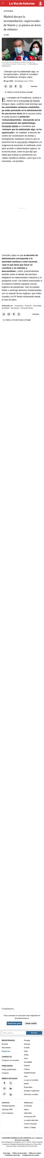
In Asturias (28, 1106)
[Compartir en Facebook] (16, 86)
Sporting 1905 (7, 1109)
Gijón (26, 1051)
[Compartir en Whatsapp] (6, 86)
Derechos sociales (31, 1094)
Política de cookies (35, 1153)
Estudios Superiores (31, 1091)
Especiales (28, 1087)
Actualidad (28, 1062)
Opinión (27, 1066)
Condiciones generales (12, 1155)
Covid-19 (28, 306)
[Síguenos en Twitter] (10, 1083)
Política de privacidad (19, 1153)
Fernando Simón (10, 126)
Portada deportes (8, 1106)
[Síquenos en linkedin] (10, 1088)
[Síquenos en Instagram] (4, 1088)
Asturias (27, 1044)
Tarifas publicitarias (9, 1069)
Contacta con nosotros (10, 1060)
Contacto (5, 1073)
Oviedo (26, 1048)
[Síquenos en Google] (10, 1094)
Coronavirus (18, 306)
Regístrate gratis (14, 1023)
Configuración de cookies (30, 1155)
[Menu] (3, 3)
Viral (25, 1076)
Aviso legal (6, 1153)
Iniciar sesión (31, 1023)
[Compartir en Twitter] (21, 86)
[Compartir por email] (11, 86)
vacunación (22, 142)
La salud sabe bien (31, 1120)
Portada (27, 1040)
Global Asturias (30, 1073)
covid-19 (8, 117)
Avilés (26, 1055)
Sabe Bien (28, 1113)
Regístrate (6, 1051)
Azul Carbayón (7, 1113)
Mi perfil (5, 1044)
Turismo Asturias (30, 1124)
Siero (26, 1058)
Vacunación (15, 308)
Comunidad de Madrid (29, 101)
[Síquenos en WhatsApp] (4, 1094)
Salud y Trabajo (30, 1127)
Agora (26, 1109)
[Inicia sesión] (40, 3)
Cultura (26, 1069)
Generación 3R (30, 1117)
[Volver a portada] (22, 3)
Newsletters (6, 1048)
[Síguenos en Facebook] (4, 1083)
